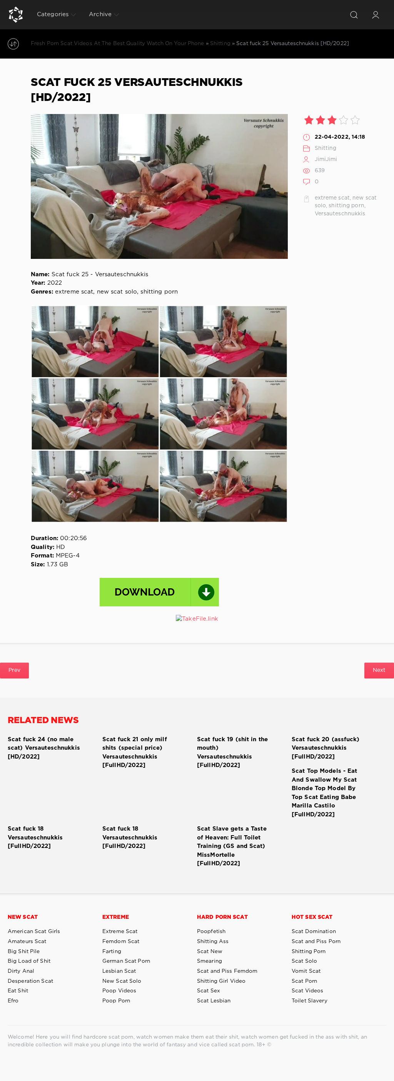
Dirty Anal (21, 971)
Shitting (326, 148)
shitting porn (346, 205)
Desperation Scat (30, 981)
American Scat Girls (34, 931)
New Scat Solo (122, 981)
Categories (52, 14)
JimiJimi (326, 159)
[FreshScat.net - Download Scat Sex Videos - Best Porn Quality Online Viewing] (15, 14)
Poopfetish (211, 931)
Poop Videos (119, 991)
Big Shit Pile (24, 951)
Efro (13, 1001)
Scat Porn (304, 981)
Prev (14, 670)
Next (379, 670)
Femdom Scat (120, 941)
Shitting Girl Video (221, 981)
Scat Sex (208, 991)
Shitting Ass (213, 941)
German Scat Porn (126, 961)
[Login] (375, 14)
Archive (100, 14)
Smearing (209, 961)
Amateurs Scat (27, 941)
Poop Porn (116, 1001)
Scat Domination (314, 931)
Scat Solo (304, 961)
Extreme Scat (119, 931)
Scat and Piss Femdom (227, 971)
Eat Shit (18, 991)
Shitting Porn (309, 951)
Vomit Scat (306, 971)
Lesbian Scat (119, 971)
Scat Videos (307, 991)
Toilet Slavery (309, 1001)
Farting (111, 951)
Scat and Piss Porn (316, 941)
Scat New (209, 951)
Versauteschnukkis (340, 214)
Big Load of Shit (29, 961)
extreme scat (332, 198)
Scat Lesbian (213, 1001)
